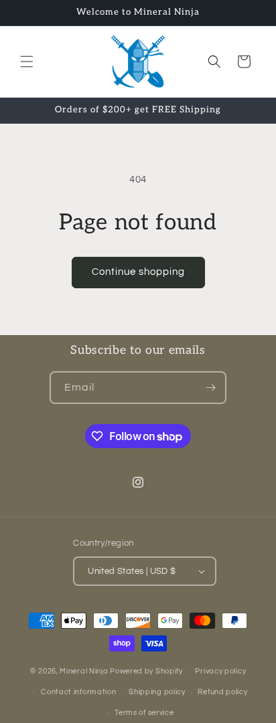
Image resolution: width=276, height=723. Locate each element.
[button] (27, 61)
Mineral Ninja (84, 671)
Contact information (78, 692)
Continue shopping (138, 272)
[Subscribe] (210, 387)
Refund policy (222, 692)
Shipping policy (157, 692)
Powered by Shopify (146, 671)
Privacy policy (220, 671)
